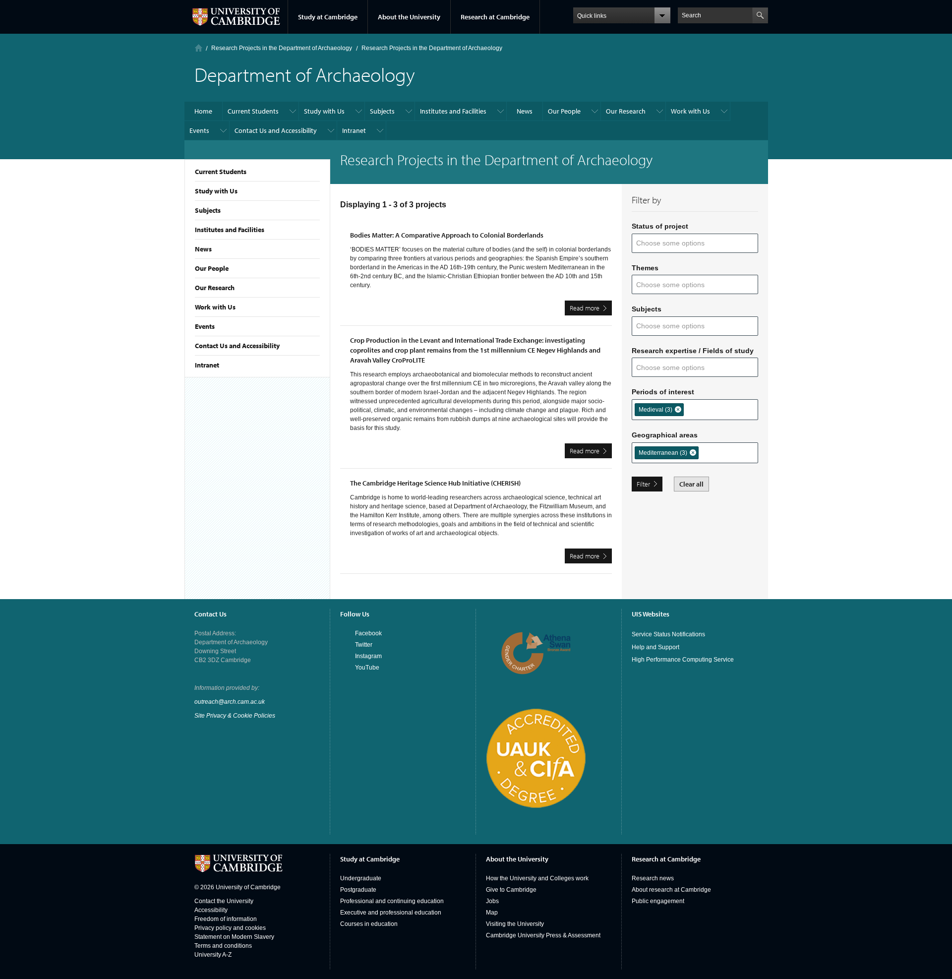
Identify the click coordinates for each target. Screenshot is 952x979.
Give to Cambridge (511, 889)
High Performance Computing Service (683, 659)
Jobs (492, 901)
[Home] (198, 48)
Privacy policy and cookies (230, 927)
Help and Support (655, 647)
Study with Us (216, 190)
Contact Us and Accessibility (237, 345)
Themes (645, 268)
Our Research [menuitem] (626, 111)
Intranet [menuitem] (354, 130)
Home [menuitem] (203, 111)
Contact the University (223, 901)
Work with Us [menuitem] (690, 111)
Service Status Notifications (668, 634)
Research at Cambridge (495, 16)
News (203, 249)
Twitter (363, 644)
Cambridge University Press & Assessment (543, 935)
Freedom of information (225, 919)
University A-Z (213, 954)
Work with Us (215, 307)
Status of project (660, 226)
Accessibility (211, 910)
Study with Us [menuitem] (324, 111)
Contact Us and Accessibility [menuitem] (276, 130)
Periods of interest (663, 392)
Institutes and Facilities (229, 229)
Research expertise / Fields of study (693, 351)
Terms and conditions (223, 945)
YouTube (367, 667)
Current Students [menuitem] (253, 111)
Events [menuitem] (199, 130)
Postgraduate (358, 889)
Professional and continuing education (392, 901)
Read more (591, 309)
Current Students (220, 171)
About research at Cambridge (671, 889)
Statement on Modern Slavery (234, 936)
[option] (659, 409)
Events (205, 326)
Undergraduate (360, 878)
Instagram (368, 656)
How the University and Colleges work (537, 878)
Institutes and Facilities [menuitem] (453, 111)
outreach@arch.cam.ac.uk (229, 701)
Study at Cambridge (327, 16)
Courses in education (369, 923)
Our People (212, 268)
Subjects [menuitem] (382, 111)
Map (492, 912)
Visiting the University (515, 923)
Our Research (215, 287)
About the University (409, 16)
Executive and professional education (390, 912)
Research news (653, 878)
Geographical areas (665, 435)
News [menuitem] (525, 111)
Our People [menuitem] (564, 111)
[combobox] (676, 243)
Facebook (368, 633)
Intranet (207, 365)
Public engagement (658, 901)
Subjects (208, 210)
